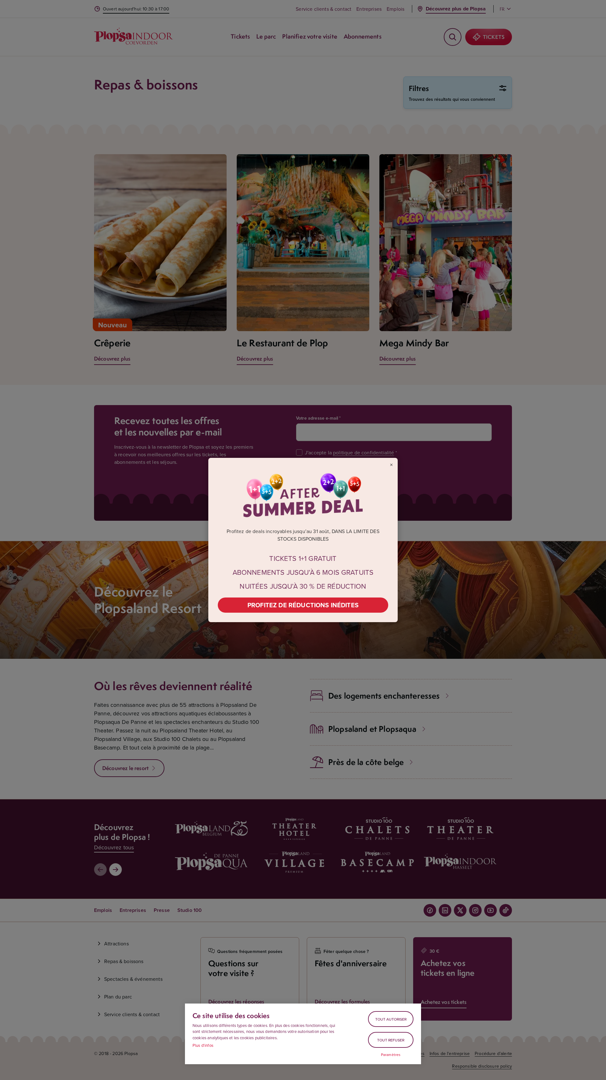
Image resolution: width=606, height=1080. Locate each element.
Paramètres (391, 1055)
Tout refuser (390, 1040)
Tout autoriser (391, 1019)
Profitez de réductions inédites (303, 605)
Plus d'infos (203, 1045)
